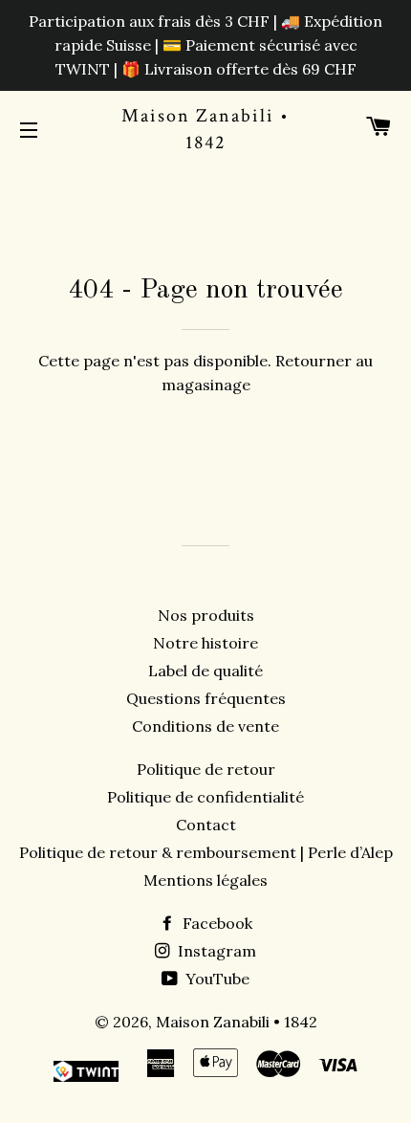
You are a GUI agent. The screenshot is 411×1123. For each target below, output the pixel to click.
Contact (206, 824)
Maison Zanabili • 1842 (205, 129)
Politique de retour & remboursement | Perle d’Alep (206, 852)
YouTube (215, 978)
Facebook (215, 923)
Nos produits (206, 615)
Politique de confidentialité (205, 796)
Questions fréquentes (206, 698)
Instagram (215, 950)
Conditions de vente (205, 726)
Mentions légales (205, 880)
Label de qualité (205, 670)
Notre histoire (205, 642)
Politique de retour (206, 769)
